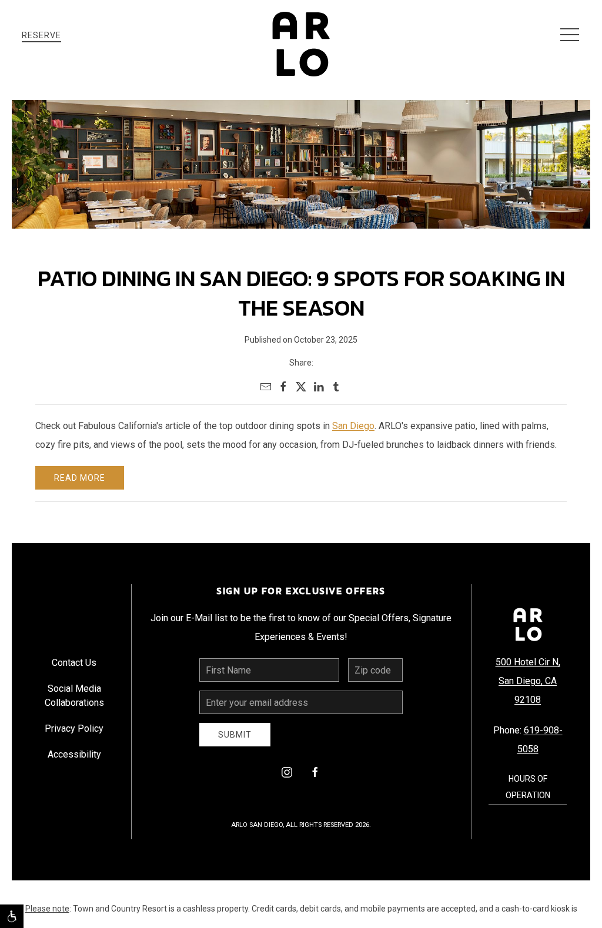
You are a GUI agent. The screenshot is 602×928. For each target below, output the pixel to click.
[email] (266, 387)
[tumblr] (336, 387)
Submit (235, 734)
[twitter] (301, 387)
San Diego (353, 425)
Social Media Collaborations (74, 695)
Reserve (41, 35)
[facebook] (283, 387)
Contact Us (74, 662)
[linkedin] (319, 387)
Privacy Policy (74, 728)
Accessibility (74, 754)
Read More (79, 478)
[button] (569, 35)
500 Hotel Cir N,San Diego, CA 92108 (528, 680)
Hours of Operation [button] (528, 787)
